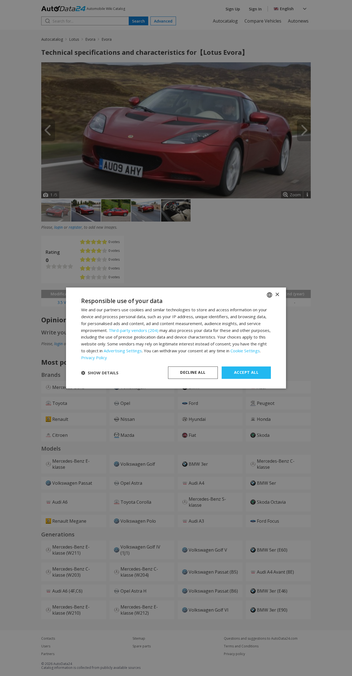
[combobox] (269, 295)
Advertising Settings (123, 350)
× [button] (277, 295)
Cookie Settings (245, 350)
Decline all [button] (192, 372)
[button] (100, 373)
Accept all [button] (246, 372)
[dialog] (176, 337)
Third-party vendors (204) (133, 330)
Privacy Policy (94, 357)
